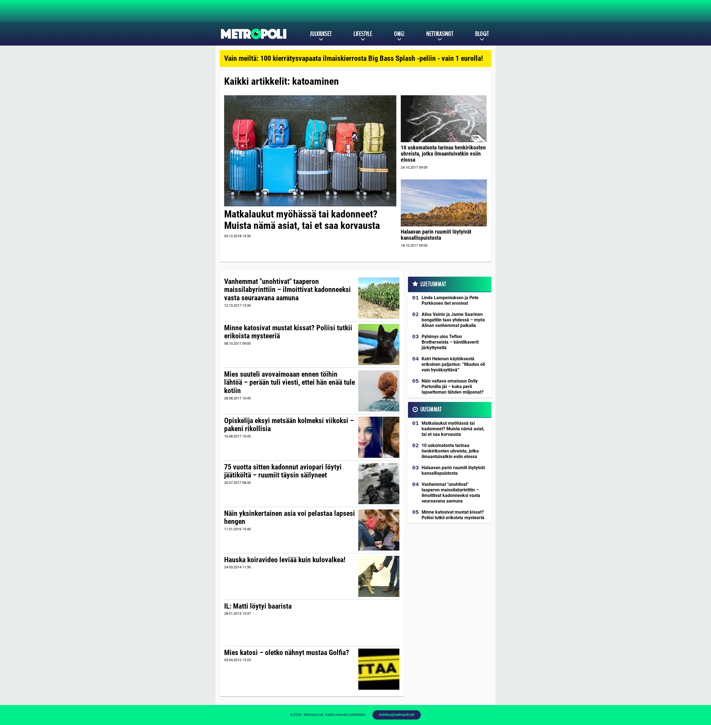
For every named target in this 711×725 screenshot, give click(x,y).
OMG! (399, 34)
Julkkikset (321, 34)
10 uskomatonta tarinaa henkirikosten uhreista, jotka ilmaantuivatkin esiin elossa (443, 153)
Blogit (482, 34)
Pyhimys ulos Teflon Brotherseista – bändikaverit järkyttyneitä (450, 342)
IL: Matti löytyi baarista (258, 606)
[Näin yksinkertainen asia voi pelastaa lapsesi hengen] (379, 530)
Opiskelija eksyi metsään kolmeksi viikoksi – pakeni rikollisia (289, 424)
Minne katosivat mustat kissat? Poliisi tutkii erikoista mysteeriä (288, 332)
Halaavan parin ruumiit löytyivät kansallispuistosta (436, 234)
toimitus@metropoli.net (396, 715)
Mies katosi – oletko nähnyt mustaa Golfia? (286, 652)
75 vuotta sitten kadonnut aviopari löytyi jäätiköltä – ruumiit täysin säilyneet (283, 471)
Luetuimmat (433, 284)
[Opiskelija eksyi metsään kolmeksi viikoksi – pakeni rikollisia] (379, 437)
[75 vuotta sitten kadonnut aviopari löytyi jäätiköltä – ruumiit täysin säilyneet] (379, 483)
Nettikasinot (439, 34)
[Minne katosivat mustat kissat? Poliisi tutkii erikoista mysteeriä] (379, 344)
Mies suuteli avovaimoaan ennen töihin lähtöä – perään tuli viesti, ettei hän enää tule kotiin (289, 382)
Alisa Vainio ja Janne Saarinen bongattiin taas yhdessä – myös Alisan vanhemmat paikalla (453, 320)
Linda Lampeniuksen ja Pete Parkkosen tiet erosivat (450, 300)
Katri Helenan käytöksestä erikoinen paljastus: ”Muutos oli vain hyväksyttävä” (453, 364)
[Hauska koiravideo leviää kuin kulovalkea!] (378, 576)
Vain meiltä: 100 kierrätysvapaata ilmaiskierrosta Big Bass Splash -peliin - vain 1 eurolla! (353, 58)
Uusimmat (431, 409)
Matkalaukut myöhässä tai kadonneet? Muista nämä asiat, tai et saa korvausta (302, 219)
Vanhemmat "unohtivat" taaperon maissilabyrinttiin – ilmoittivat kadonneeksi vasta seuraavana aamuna (287, 289)
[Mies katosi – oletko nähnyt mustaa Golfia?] (379, 669)
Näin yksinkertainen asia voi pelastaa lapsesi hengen (289, 517)
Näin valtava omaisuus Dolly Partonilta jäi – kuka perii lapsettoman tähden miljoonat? (453, 386)
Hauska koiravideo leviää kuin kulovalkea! (285, 560)
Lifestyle (363, 34)
